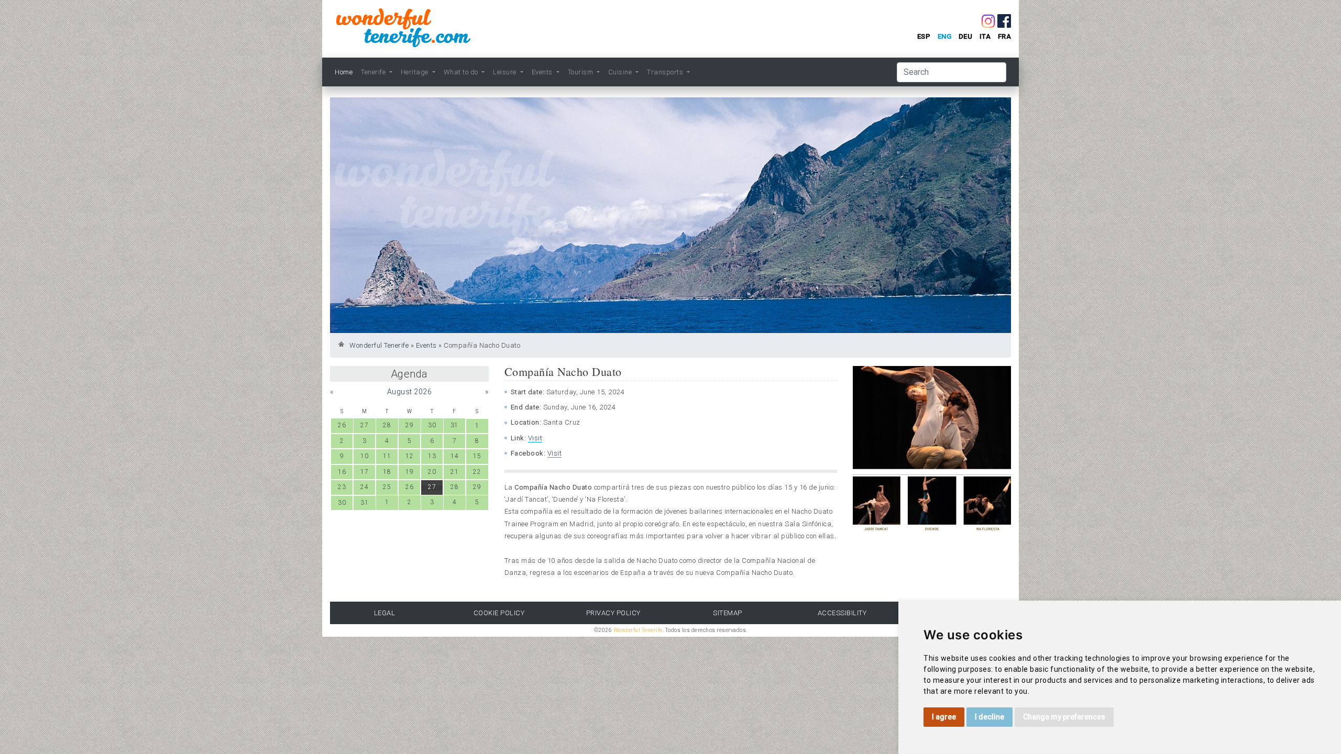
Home (344, 72)
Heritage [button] (416, 72)
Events (426, 345)
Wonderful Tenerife (379, 345)
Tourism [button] (581, 72)
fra (1005, 36)
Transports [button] (666, 72)
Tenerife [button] (374, 72)
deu (966, 36)
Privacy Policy (613, 613)
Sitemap (727, 613)
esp (924, 36)
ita (985, 36)
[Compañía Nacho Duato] (932, 417)
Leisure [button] (505, 72)
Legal (384, 613)
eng (945, 36)
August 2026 (409, 391)
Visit (535, 438)
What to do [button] (462, 72)
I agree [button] (944, 717)
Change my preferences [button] (1064, 717)
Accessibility (842, 613)
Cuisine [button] (621, 72)
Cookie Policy (499, 613)
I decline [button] (989, 717)
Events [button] (543, 72)
